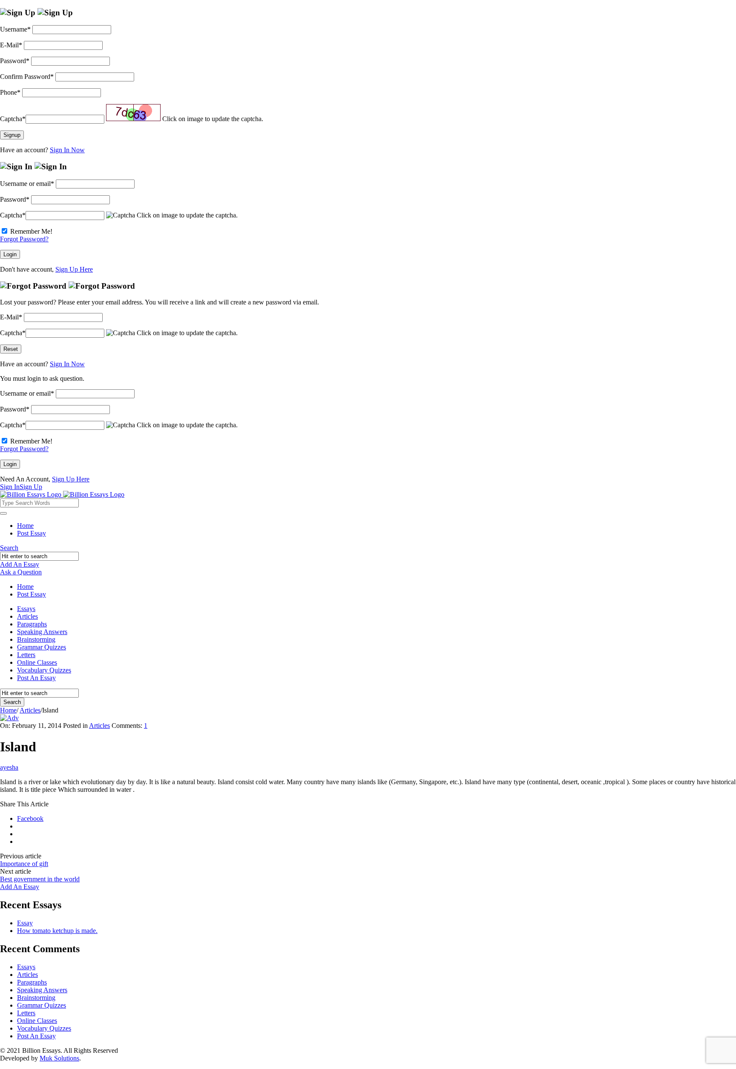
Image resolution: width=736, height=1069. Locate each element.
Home (25, 525)
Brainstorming (36, 639)
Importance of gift (24, 863)
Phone (10, 92)
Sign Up (31, 486)
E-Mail (11, 45)
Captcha (13, 118)
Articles (27, 616)
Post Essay (31, 533)
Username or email (27, 183)
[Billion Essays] (62, 494)
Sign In (10, 486)
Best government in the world (40, 879)
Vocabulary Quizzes (44, 670)
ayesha (9, 767)
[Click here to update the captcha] (133, 112)
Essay (25, 923)
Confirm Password (27, 76)
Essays (26, 608)
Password (14, 60)
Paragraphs (32, 624)
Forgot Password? (24, 239)
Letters (26, 654)
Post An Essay (36, 677)
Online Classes (37, 662)
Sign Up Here (74, 269)
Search (9, 547)
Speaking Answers (42, 631)
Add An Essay (19, 564)
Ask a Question (21, 572)
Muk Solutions (59, 1058)
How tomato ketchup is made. (57, 930)
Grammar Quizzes (41, 647)
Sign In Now (67, 150)
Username (15, 29)
